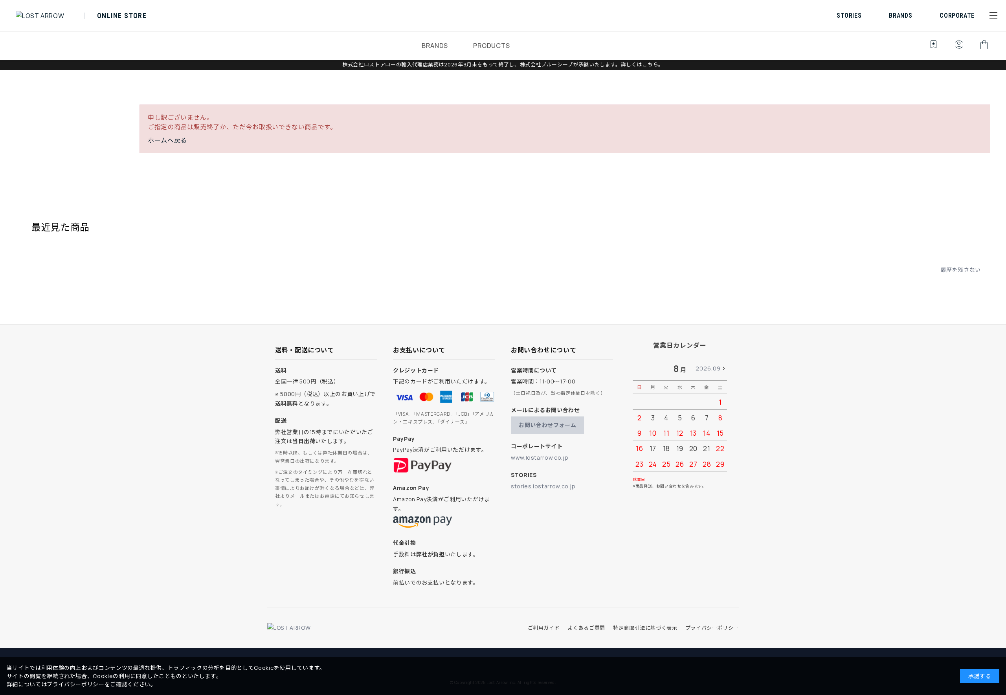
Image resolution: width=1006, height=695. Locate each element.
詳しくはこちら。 (642, 64)
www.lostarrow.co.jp (539, 457)
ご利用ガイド (544, 627)
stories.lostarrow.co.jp (543, 486)
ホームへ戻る (167, 140)
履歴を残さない (961, 269)
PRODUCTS (491, 45)
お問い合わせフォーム (547, 425)
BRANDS (435, 45)
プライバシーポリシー (712, 627)
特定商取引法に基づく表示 (645, 627)
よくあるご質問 (586, 627)
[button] (993, 15)
